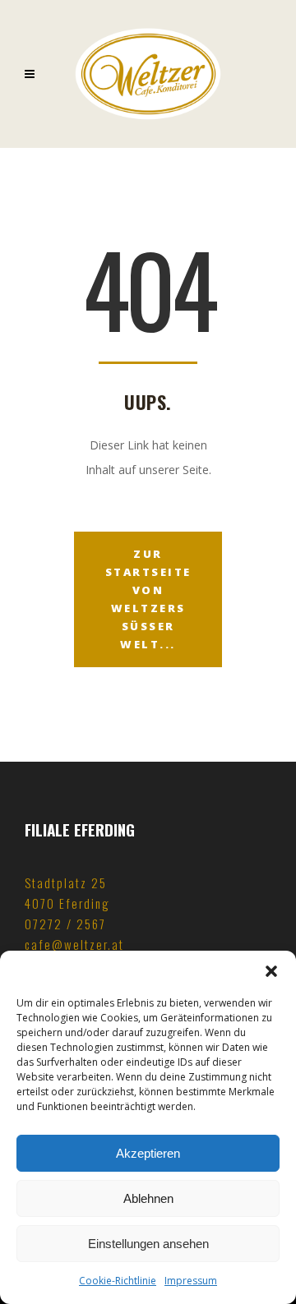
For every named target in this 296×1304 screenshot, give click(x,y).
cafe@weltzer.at (74, 944)
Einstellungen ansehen (148, 1244)
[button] (271, 971)
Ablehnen (148, 1198)
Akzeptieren (148, 1153)
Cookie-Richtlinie (117, 1281)
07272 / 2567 (65, 924)
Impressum (190, 1281)
